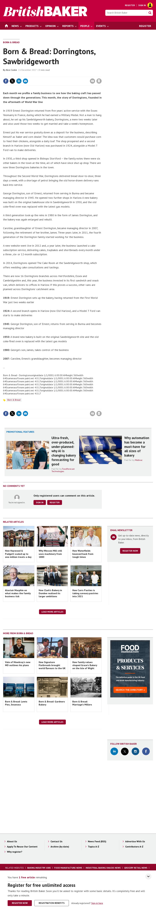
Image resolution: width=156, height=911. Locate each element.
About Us (12, 841)
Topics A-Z (93, 846)
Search (149, 12)
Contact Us (56, 841)
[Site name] (45, 15)
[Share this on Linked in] (19, 81)
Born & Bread (11, 42)
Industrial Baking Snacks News (103, 867)
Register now (130, 550)
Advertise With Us (135, 841)
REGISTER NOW (20, 903)
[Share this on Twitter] (12, 81)
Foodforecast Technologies (62, 470)
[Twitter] (125, 751)
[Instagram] (135, 751)
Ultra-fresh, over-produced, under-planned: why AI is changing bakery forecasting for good (63, 451)
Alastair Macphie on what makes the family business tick (18, 593)
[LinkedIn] (114, 751)
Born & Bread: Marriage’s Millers (82, 703)
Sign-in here (97, 903)
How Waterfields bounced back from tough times (82, 553)
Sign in (63, 74)
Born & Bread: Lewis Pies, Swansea (16, 703)
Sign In (142, 5)
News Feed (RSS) (97, 841)
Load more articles (52, 611)
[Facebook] (146, 751)
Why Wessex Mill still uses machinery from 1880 (50, 553)
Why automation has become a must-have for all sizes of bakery (136, 446)
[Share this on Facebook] (6, 81)
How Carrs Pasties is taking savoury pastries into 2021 (85, 593)
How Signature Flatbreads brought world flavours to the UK (52, 665)
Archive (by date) (60, 846)
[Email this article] (25, 81)
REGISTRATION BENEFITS (51, 903)
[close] (101, 74)
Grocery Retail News (135, 867)
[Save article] (99, 81)
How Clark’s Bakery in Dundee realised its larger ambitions (50, 593)
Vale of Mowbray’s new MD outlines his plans (17, 664)
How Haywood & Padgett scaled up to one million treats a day (18, 553)
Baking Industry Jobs (39, 867)
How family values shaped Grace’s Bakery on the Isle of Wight (84, 665)
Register (130, 5)
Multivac (139, 460)
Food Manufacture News (68, 867)
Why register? (14, 851)
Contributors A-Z (134, 846)
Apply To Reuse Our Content (22, 846)
